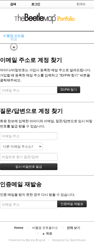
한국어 (81, 4)
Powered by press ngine (27, 240)
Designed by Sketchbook (69, 240)
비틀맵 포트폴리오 (13, 37)
